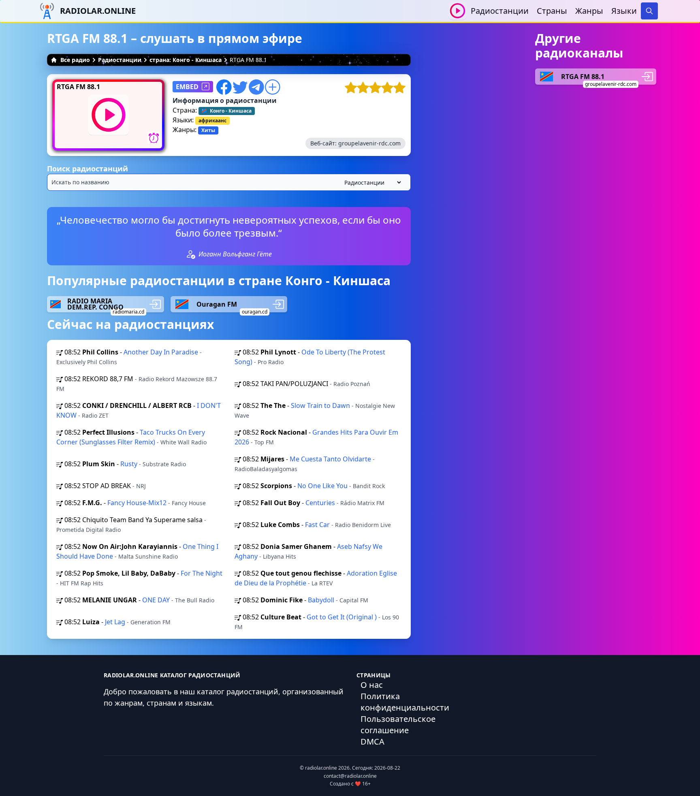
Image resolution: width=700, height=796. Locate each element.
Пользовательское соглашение (398, 724)
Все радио (75, 60)
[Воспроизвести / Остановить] (457, 11)
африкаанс (212, 120)
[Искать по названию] (229, 182)
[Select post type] (371, 182)
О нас (372, 684)
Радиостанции (500, 10)
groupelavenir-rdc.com (369, 143)
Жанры (589, 10)
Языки (624, 10)
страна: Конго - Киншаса (185, 60)
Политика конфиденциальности (405, 702)
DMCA (372, 741)
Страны (552, 10)
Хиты (208, 130)
